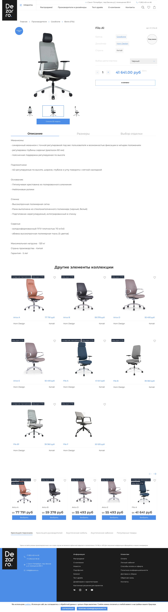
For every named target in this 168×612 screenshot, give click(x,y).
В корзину (125, 82)
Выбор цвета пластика (106, 61)
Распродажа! (46, 7)
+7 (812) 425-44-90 (145, 2)
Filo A (65, 381)
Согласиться (67, 608)
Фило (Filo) (69, 22)
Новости (77, 566)
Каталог (76, 574)
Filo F (65, 444)
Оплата (124, 559)
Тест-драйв (97, 7)
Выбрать (24, 517)
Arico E (16, 381)
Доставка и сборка (128, 574)
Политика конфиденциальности (134, 570)
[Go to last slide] (16, 111)
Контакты (130, 7)
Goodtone (55, 22)
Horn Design (122, 43)
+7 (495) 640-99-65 (33, 559)
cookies (28, 604)
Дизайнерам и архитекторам (85, 582)
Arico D (116, 317)
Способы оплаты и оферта (132, 566)
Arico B (66, 317)
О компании (114, 7)
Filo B (115, 381)
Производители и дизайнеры (72, 7)
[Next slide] (88, 65)
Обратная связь (127, 578)
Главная (23, 22)
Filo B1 (16, 444)
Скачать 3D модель (53, 121)
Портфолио (78, 570)
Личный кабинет (128, 563)
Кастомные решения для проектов (88, 585)
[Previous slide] (18, 65)
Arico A (16, 317)
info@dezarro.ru (32, 570)
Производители (39, 22)
